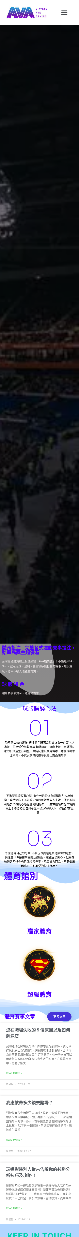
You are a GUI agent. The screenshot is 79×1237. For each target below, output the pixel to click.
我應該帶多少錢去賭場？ (29, 1102)
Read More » (14, 1073)
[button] (64, 12)
